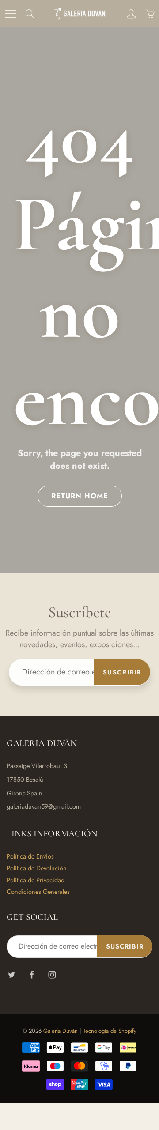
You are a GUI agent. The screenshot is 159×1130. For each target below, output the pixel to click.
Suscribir (122, 672)
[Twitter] (11, 974)
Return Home (79, 496)
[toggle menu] (10, 13)
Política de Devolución (37, 868)
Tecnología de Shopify (109, 1031)
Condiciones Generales (38, 891)
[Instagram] (52, 974)
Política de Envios (30, 856)
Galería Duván (60, 1031)
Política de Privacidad (35, 880)
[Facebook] (31, 974)
